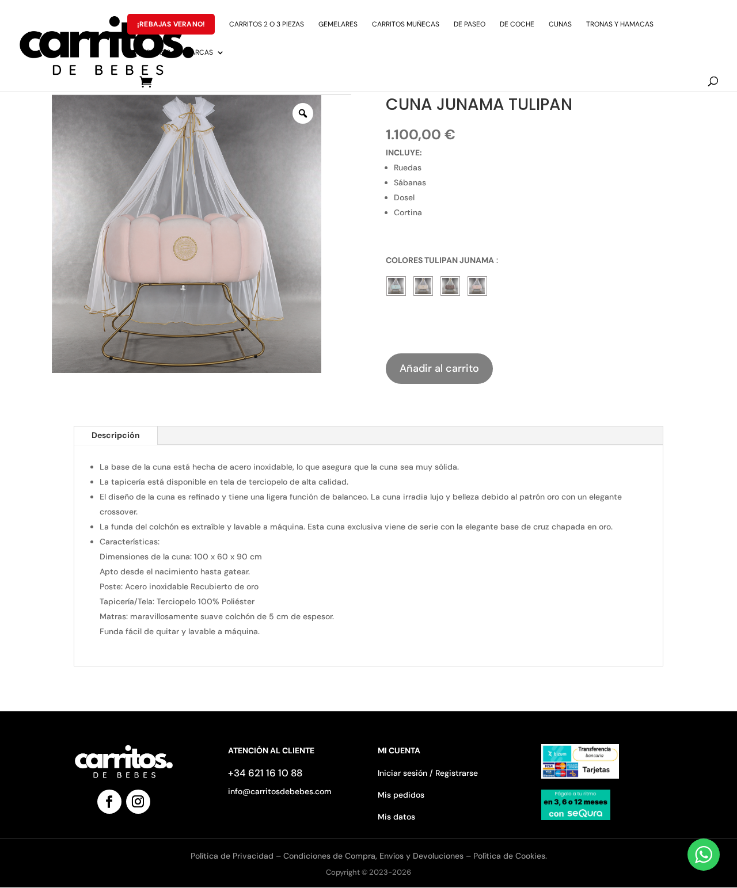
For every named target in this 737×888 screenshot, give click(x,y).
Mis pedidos (401, 795)
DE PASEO (469, 24)
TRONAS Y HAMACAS (620, 24)
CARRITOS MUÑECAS (405, 24)
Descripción (116, 435)
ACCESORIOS (148, 52)
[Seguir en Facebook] (109, 802)
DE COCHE (517, 24)
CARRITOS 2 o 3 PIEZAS (266, 24)
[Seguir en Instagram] (138, 802)
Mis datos (396, 816)
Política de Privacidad (233, 856)
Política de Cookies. (510, 856)
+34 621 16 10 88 (265, 773)
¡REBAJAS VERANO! (171, 24)
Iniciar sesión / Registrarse (428, 773)
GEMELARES (338, 24)
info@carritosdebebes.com (280, 791)
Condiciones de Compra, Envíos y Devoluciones (373, 856)
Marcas (199, 52)
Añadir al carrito (439, 368)
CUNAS (560, 24)
